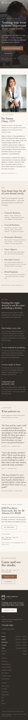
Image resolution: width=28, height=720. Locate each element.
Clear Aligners (5, 673)
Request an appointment (12, 48)
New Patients (5, 692)
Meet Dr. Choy (5, 686)
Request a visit (9, 576)
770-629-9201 (8, 3)
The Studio (4, 689)
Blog (3, 700)
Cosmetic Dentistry (6, 667)
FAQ (3, 698)
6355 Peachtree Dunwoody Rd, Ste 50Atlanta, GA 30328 (12, 621)
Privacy (3, 714)
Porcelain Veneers (6, 676)
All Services (4, 661)
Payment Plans (5, 695)
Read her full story (8, 173)
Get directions (9, 527)
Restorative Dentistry (7, 670)
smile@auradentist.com (8, 629)
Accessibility (9, 714)
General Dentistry (6, 664)
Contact (3, 703)
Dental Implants (5, 679)
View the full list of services (11, 285)
